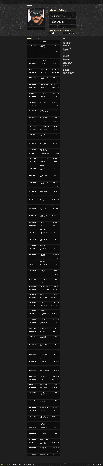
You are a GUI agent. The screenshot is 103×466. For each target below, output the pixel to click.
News (48, 2)
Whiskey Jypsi (63, 2)
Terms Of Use (33, 464)
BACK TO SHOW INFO (29, 5)
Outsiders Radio (56, 2)
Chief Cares (51, 2)
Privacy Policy (29, 464)
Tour (40, 2)
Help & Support (23, 464)
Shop (46, 2)
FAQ (26, 464)
